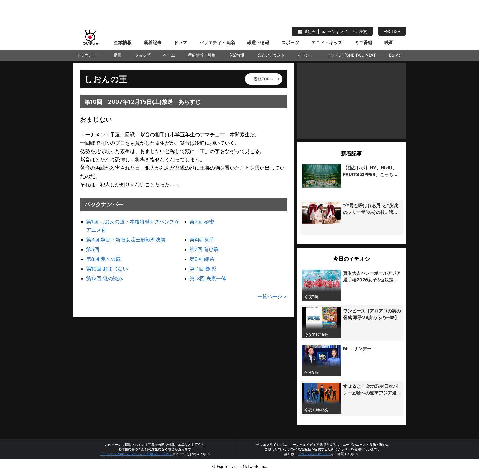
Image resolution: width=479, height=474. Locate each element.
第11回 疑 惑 (203, 269)
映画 (388, 42)
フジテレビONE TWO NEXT (351, 55)
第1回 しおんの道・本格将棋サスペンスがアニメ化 (133, 226)
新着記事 (153, 42)
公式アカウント (271, 55)
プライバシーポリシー (314, 454)
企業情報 (123, 42)
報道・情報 (258, 42)
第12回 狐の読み (104, 278)
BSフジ (395, 55)
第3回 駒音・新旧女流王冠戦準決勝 (125, 240)
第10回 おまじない (107, 269)
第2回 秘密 (202, 222)
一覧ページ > (272, 296)
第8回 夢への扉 (103, 259)
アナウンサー (88, 55)
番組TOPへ (264, 79)
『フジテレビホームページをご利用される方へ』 (136, 454)
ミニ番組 (363, 42)
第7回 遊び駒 (204, 249)
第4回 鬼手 (202, 240)
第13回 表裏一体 (208, 278)
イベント (305, 55)
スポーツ (290, 42)
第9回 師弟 (202, 259)
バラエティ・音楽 (217, 42)
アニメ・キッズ (326, 42)
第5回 (92, 249)
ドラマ (180, 42)
